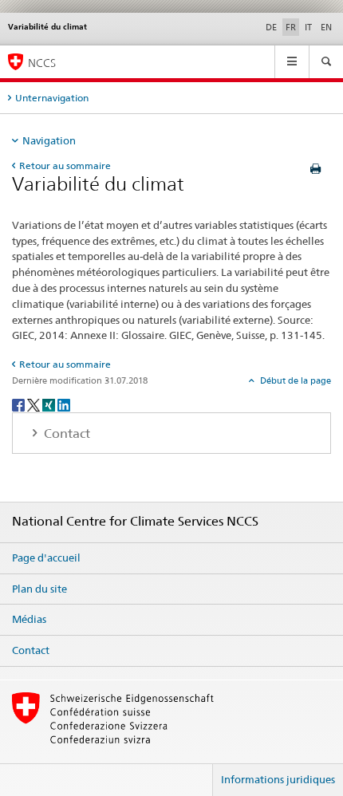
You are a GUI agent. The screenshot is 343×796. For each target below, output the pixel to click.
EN (326, 27)
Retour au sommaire (65, 165)
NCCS (42, 62)
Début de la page (294, 380)
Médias (29, 619)
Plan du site (39, 588)
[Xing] (49, 404)
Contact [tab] (65, 433)
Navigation (49, 140)
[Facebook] (19, 404)
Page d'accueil (46, 557)
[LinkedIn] (63, 404)
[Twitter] (34, 404)
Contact (30, 650)
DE (271, 27)
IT (308, 27)
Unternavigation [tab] (52, 98)
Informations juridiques (278, 779)
